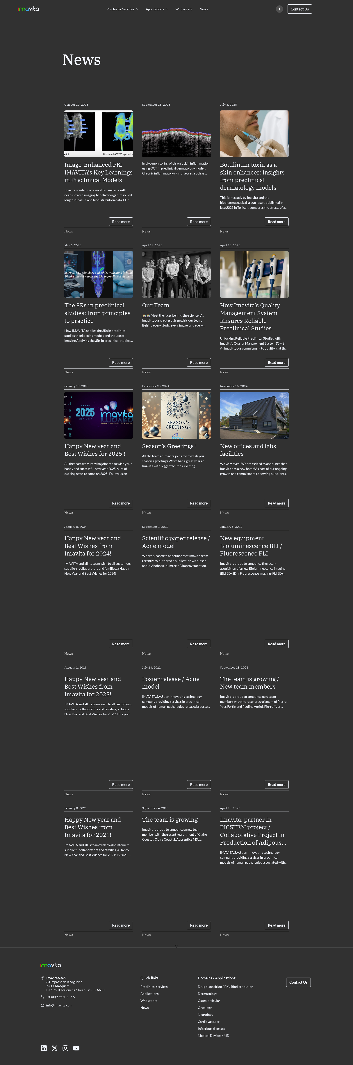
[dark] (279, 9)
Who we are (183, 9)
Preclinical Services (120, 9)
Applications (155, 9)
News (204, 9)
